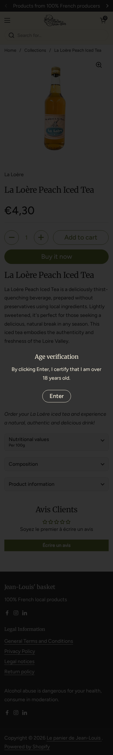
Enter (57, 395)
